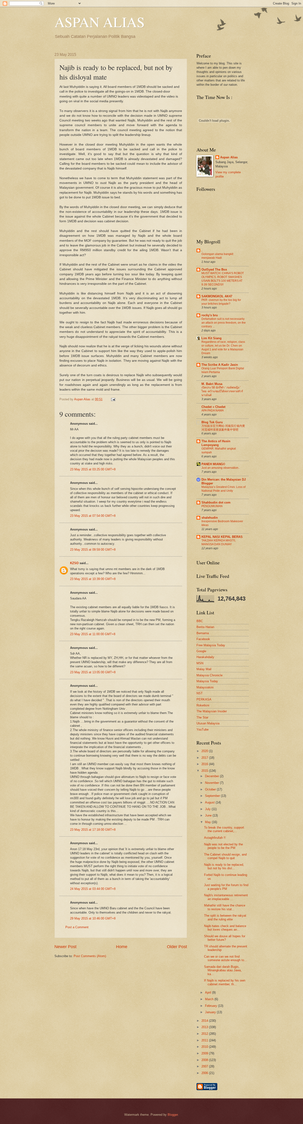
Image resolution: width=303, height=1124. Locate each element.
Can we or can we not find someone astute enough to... (225, 958)
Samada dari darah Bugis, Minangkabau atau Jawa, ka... (223, 970)
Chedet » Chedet (213, 407)
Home (121, 946)
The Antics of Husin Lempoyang (215, 443)
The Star (202, 717)
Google (201, 651)
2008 (205, 1060)
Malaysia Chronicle (209, 675)
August (210, 802)
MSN (199, 663)
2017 (205, 757)
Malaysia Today (207, 681)
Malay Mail (203, 669)
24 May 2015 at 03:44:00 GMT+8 (93, 889)
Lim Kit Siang (211, 338)
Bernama (202, 633)
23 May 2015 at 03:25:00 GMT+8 (93, 469)
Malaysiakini (205, 687)
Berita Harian (205, 627)
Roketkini (202, 705)
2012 (205, 1033)
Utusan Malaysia (207, 723)
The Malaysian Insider (211, 711)
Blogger (173, 1114)
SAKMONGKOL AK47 (216, 296)
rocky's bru (209, 315)
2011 (205, 1040)
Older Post (177, 946)
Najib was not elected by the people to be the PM (223, 846)
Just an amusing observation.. (220, 467)
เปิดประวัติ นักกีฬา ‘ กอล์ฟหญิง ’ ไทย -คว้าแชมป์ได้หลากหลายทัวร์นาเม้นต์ (222, 391)
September (213, 796)
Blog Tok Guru (212, 422)
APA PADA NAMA (212, 410)
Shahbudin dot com (216, 502)
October (211, 789)
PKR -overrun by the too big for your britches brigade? (221, 301)
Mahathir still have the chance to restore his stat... (224, 907)
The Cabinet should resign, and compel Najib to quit (225, 856)
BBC (199, 621)
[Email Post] (112, 399)
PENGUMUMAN (212, 506)
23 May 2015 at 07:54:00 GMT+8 (93, 515)
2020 (205, 751)
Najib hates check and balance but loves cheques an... (225, 927)
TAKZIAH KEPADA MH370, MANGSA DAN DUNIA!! (218, 542)
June (209, 815)
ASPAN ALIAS (99, 21)
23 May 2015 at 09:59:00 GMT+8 (93, 549)
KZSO (74, 563)
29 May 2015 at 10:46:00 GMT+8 (93, 918)
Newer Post (65, 946)
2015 (205, 770)
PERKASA (203, 699)
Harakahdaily (205, 657)
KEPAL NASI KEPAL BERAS (222, 537)
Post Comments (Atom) (90, 956)
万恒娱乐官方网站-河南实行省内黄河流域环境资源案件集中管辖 (223, 427)
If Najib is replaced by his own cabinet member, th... (224, 982)
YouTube (202, 729)
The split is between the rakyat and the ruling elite (225, 917)
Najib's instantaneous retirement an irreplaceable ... (226, 897)
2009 (205, 1053)
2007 (205, 1066)
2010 (205, 1046)
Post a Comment (77, 927)
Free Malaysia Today (210, 645)
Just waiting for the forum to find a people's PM (226, 886)
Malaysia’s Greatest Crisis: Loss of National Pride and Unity (223, 488)
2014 (205, 1020)
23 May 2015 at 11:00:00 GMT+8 (92, 634)
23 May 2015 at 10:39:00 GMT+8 (93, 579)
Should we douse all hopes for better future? (224, 937)
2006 (205, 1073)
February (211, 1006)
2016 (205, 764)
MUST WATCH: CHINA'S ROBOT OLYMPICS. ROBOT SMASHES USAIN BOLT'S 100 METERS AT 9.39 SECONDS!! (222, 279)
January (211, 1012)
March (209, 999)
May (208, 822)
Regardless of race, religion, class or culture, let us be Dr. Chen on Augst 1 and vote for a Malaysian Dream (223, 347)
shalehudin (209, 517)
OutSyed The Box (214, 269)
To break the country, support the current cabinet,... (224, 829)
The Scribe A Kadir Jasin (219, 364)
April (208, 992)
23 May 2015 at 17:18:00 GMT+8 (93, 829)
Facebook (203, 639)
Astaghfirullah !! (215, 837)
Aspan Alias (82, 399)
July (208, 809)
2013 (205, 1027)
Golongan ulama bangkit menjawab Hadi (217, 255)
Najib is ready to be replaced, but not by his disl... (224, 866)
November (212, 783)
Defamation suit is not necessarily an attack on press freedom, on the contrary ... (223, 322)
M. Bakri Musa (211, 384)
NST (199, 693)
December (212, 776)
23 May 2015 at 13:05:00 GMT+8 (93, 672)
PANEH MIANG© (213, 464)
